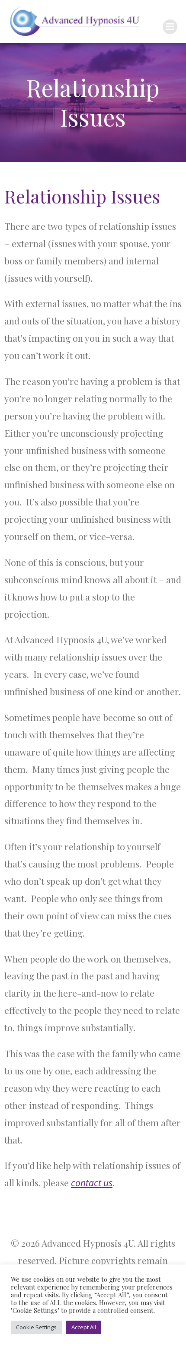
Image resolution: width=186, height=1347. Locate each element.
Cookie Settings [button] (36, 1327)
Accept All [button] (83, 1327)
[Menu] (170, 26)
